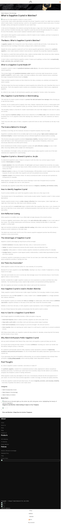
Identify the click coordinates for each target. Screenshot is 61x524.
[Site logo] (30, 1)
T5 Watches (4, 441)
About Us (3, 425)
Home (2, 422)
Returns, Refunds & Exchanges (8, 450)
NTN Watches (4, 439)
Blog (2, 430)
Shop (2, 427)
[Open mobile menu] (1, 1)
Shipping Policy (5, 453)
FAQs (2, 455)
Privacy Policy (4, 458)
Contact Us (4, 432)
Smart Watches (5, 444)
